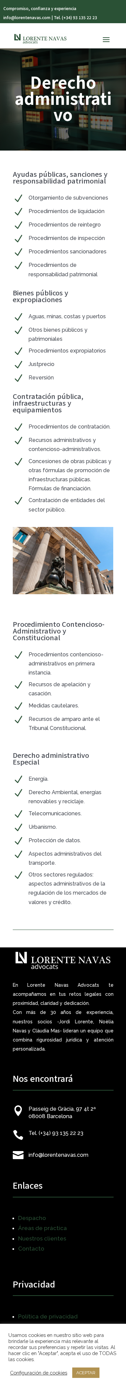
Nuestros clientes (42, 1238)
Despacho (32, 1218)
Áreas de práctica (42, 1228)
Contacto (31, 1248)
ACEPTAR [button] (85, 1372)
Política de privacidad (48, 1316)
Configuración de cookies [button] (38, 1373)
